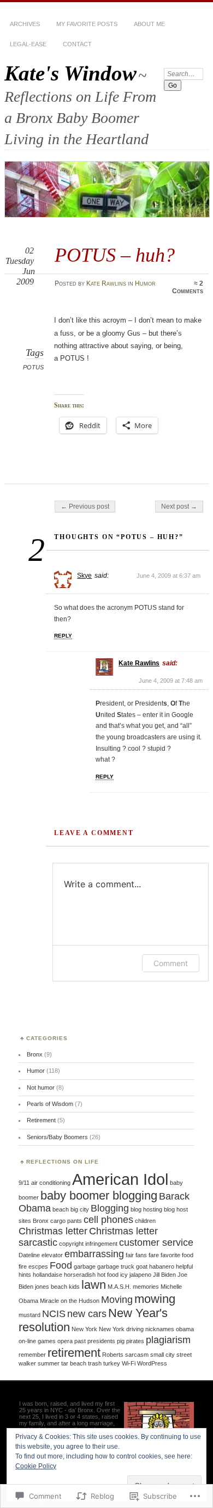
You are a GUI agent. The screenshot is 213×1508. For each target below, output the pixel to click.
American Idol (120, 1179)
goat (141, 1266)
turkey (111, 1363)
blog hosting (146, 1209)
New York (84, 1329)
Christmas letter (53, 1231)
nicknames (159, 1329)
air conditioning (50, 1182)
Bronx (35, 1054)
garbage (85, 1266)
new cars (86, 1313)
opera (65, 1341)
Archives (25, 24)
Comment (170, 963)
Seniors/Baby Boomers (57, 1137)
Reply (63, 636)
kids (74, 1286)
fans (141, 1255)
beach (60, 1209)
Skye (84, 575)
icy (124, 1274)
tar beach (73, 1363)
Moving (117, 1299)
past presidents (94, 1341)
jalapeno (140, 1274)
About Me (149, 24)
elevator (52, 1255)
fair (130, 1255)
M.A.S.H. (119, 1286)
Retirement (41, 1120)
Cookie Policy (35, 1466)
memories (146, 1286)
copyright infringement (88, 1243)
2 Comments (187, 287)
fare (154, 1255)
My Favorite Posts (86, 24)
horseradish (80, 1274)
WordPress (152, 1363)
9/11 (24, 1182)
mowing (154, 1299)
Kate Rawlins (106, 283)
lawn (93, 1284)
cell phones (108, 1219)
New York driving (121, 1329)
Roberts (112, 1354)
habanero (161, 1266)
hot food (108, 1274)
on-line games (37, 1341)
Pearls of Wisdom (50, 1104)
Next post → (179, 506)
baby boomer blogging (98, 1195)
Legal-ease (28, 44)
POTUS (33, 367)
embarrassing (94, 1254)
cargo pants (66, 1220)
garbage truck (115, 1266)
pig (121, 1341)
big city (79, 1209)
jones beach (51, 1286)
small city (162, 1354)
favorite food (177, 1255)
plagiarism (168, 1339)
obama (185, 1329)
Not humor (41, 1087)
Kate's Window (70, 73)
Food (61, 1265)
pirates (135, 1341)
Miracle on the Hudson (69, 1300)
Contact (77, 44)
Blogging (110, 1208)
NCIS (54, 1313)
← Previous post (85, 506)
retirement (74, 1352)
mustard (29, 1315)
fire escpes (33, 1266)
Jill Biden (164, 1274)
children (145, 1220)
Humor (145, 283)
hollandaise (47, 1274)
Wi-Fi (128, 1363)
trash (95, 1363)
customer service (156, 1242)
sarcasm (137, 1354)
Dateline (29, 1255)
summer (49, 1363)
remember (32, 1354)
